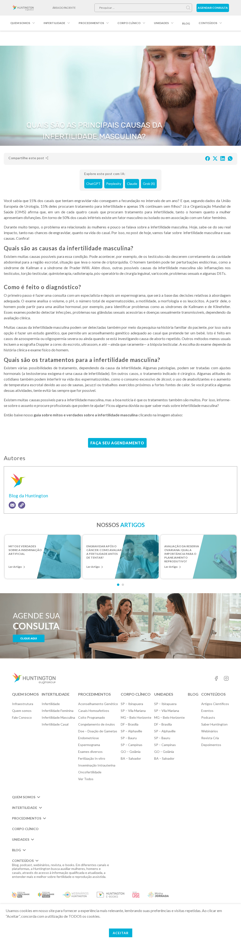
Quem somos (20, 23)
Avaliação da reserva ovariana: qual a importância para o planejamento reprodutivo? (181, 550)
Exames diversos (90, 752)
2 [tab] (123, 585)
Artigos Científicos (215, 704)
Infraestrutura (22, 704)
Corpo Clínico (129, 23)
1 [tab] (118, 585)
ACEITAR (121, 933)
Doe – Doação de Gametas (97, 731)
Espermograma (89, 745)
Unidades (161, 23)
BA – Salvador (131, 758)
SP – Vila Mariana (133, 711)
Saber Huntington (214, 724)
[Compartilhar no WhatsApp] (230, 158)
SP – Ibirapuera (132, 704)
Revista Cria (210, 738)
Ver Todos (85, 779)
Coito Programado (91, 717)
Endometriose (88, 738)
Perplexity (113, 184)
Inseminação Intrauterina (96, 765)
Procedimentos (91, 23)
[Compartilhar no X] (215, 158)
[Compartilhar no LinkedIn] (222, 158)
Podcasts (208, 717)
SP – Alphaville (131, 731)
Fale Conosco (22, 717)
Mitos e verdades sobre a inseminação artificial (25, 550)
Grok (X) (149, 184)
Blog (186, 23)
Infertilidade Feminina (57, 711)
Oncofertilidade (89, 772)
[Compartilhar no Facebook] (207, 158)
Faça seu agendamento (117, 443)
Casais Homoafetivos (93, 711)
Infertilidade (54, 23)
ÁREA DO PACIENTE (64, 7)
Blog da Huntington (28, 495)
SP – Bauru (129, 738)
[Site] (21, 505)
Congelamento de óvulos (96, 724)
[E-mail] (12, 505)
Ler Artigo (15, 566)
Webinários (209, 731)
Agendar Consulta (213, 7)
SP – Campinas (131, 745)
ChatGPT (93, 184)
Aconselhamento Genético (98, 704)
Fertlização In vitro (91, 758)
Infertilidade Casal (55, 724)
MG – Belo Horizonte (136, 717)
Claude (132, 184)
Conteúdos (208, 23)
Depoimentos (211, 745)
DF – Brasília (129, 724)
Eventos (207, 711)
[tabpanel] (43, 557)
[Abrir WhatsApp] (229, 929)
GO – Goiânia (131, 752)
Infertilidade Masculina (58, 717)
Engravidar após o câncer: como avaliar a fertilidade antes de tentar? (104, 550)
